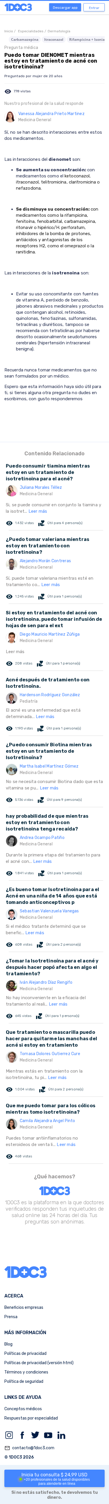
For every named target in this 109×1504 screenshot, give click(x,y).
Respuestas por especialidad (31, 1418)
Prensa (10, 1316)
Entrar (94, 8)
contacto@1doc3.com (29, 1448)
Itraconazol (53, 39)
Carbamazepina (24, 39)
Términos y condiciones (26, 1372)
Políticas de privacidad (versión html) (39, 1362)
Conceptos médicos (23, 1408)
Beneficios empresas (23, 1307)
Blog (8, 1344)
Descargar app (65, 8)
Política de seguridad (23, 1381)
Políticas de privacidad (25, 1353)
